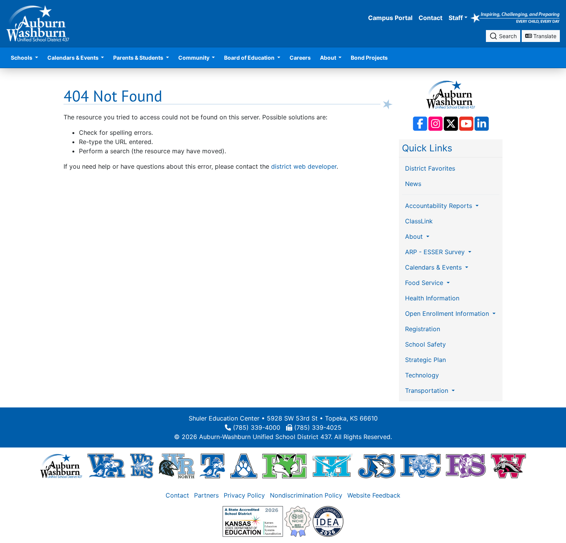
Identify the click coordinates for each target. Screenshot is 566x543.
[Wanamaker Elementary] (508, 465)
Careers (300, 57)
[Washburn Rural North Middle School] (177, 465)
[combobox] (503, 36)
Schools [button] (22, 57)
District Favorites (430, 168)
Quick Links (427, 148)
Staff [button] (456, 18)
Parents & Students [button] (138, 57)
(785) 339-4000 (256, 427)
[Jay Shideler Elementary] (376, 465)
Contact (430, 18)
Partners (206, 495)
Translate (544, 36)
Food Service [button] (425, 283)
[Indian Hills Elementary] (332, 465)
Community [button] (194, 57)
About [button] (328, 57)
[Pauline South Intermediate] (466, 465)
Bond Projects (369, 57)
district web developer (304, 166)
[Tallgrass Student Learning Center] (212, 465)
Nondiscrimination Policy (306, 495)
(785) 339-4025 (318, 427)
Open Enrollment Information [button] (448, 313)
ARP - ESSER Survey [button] (436, 252)
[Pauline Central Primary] (420, 465)
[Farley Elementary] (284, 465)
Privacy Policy (244, 495)
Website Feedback (373, 495)
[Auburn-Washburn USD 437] (61, 465)
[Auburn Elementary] (244, 465)
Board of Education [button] (250, 57)
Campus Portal (390, 18)
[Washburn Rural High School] (106, 465)
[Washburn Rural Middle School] (142, 465)
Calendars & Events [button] (73, 57)
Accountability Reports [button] (439, 205)
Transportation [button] (427, 390)
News (413, 184)
